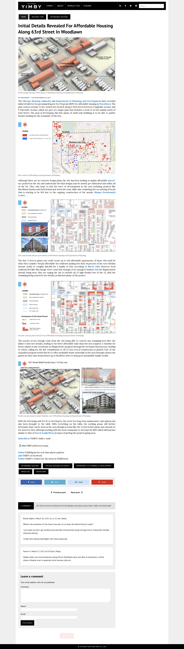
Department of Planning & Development (94, 466)
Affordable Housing (30, 466)
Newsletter (73, 5)
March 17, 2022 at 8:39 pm (43, 551)
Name (23, 606)
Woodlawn (105, 103)
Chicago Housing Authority (37, 101)
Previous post (59, 492)
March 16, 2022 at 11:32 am (48, 518)
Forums (87, 5)
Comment (25, 587)
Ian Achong (25, 98)
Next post (75, 492)
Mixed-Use (25, 471)
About (60, 5)
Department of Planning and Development (78, 101)
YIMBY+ (50, 5)
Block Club (94, 266)
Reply (64, 518)
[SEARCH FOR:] (151, 5)
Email (23, 614)
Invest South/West (44, 433)
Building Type (38, 17)
